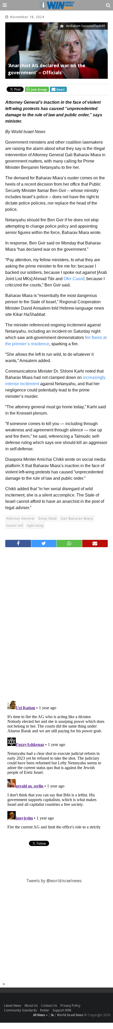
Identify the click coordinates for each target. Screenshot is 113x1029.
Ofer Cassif (74, 278)
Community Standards (20, 1010)
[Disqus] (56, 621)
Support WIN (62, 1010)
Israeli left (14, 525)
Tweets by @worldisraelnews (53, 880)
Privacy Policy (70, 1005)
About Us (31, 1005)
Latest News (12, 1005)
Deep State (47, 518)
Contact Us (49, 1005)
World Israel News (70, 1015)
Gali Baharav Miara (77, 518)
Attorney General (20, 518)
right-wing (35, 525)
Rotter (44, 1010)
